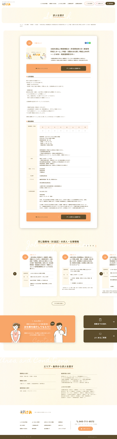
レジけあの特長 (43, 3)
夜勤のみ (82, 393)
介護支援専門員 (34, 383)
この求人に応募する (74, 68)
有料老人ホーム (64, 376)
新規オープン (83, 397)
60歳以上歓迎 (86, 391)
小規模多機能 (75, 381)
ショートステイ (86, 377)
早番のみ (84, 394)
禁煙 (83, 396)
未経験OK (78, 396)
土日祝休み (78, 391)
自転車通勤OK (89, 389)
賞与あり (69, 397)
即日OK (71, 389)
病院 (81, 381)
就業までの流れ (52, 3)
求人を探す (90, 3)
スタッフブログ (62, 428)
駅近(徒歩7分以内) (65, 396)
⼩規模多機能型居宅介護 (66, 382)
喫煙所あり (63, 394)
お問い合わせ (86, 429)
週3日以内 (63, 393)
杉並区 (36, 24)
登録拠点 (60, 422)
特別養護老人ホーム (82, 376)
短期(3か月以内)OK (89, 393)
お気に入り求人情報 (49, 422)
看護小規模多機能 (87, 379)
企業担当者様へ (78, 3)
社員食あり (63, 397)
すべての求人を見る (58, 303)
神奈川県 (26, 376)
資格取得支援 (76, 397)
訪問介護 (82, 382)
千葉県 (31, 376)
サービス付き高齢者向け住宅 (67, 377)
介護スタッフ (23, 383)
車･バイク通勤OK (71, 391)
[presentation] (15, 273)
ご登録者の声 (70, 3)
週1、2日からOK (91, 394)
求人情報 (27, 24)
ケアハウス (75, 382)
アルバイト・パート (32, 391)
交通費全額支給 (64, 389)
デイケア (85, 381)
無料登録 (111, 3)
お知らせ (60, 425)
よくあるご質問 (61, 3)
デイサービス (78, 377)
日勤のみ (73, 396)
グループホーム (72, 376)
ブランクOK (82, 389)
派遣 (21, 391)
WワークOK (69, 393)
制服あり (92, 391)
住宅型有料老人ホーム (66, 381)
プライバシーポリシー (25, 437)
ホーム (21, 24)
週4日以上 (63, 391)
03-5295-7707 (43, 191)
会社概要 (46, 428)
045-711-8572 (86, 421)
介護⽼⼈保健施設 (65, 379)
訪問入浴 (87, 382)
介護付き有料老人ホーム (75, 379)
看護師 (28, 383)
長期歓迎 (76, 389)
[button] (85, 246)
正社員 (24, 391)
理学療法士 (42, 383)
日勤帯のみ (76, 393)
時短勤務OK (88, 396)
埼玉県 (35, 376)
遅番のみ (79, 394)
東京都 (31, 24)
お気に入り (100, 3)
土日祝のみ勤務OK (72, 394)
